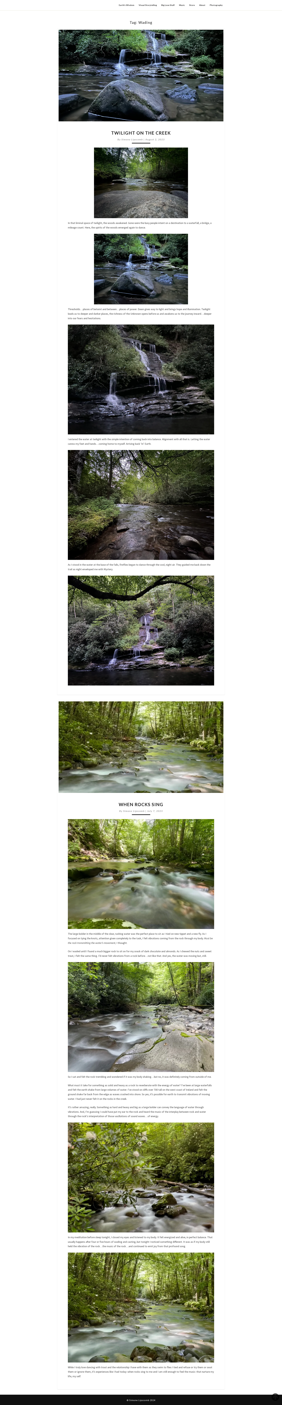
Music (182, 5)
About (202, 5)
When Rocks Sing (141, 804)
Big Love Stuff (168, 5)
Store (192, 5)
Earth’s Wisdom (126, 5)
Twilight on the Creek (141, 132)
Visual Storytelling (148, 5)
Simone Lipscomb (132, 139)
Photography (216, 5)
